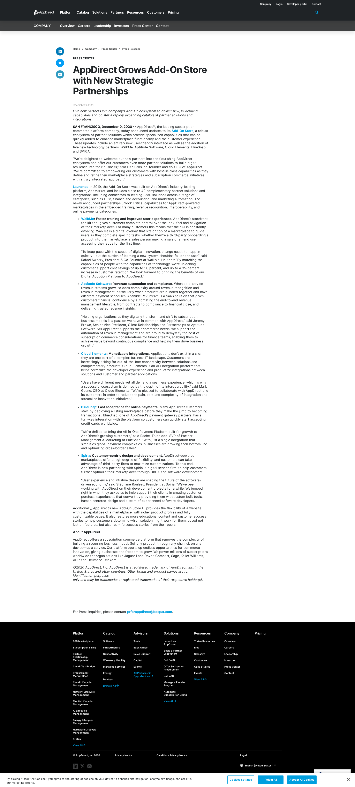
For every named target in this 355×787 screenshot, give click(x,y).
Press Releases (131, 48)
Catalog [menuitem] (83, 12)
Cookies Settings (241, 779)
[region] (177, 780)
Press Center (109, 48)
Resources (202, 633)
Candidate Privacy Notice (172, 755)
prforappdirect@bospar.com (149, 612)
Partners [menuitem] (117, 12)
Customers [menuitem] (156, 12)
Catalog (109, 633)
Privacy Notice (123, 755)
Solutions (171, 633)
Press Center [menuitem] (142, 26)
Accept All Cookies (301, 779)
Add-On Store (182, 131)
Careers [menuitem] (84, 26)
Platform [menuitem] (66, 12)
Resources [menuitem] (135, 12)
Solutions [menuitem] (99, 12)
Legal (243, 755)
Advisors (141, 633)
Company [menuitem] (42, 26)
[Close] (348, 779)
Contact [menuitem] (162, 26)
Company (91, 48)
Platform (79, 633)
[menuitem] (263, 3)
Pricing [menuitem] (173, 12)
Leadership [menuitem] (102, 26)
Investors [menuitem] (121, 26)
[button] (258, 765)
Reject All (271, 779)
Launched (81, 187)
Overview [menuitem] (67, 26)
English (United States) (258, 765)
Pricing (260, 633)
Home (76, 48)
